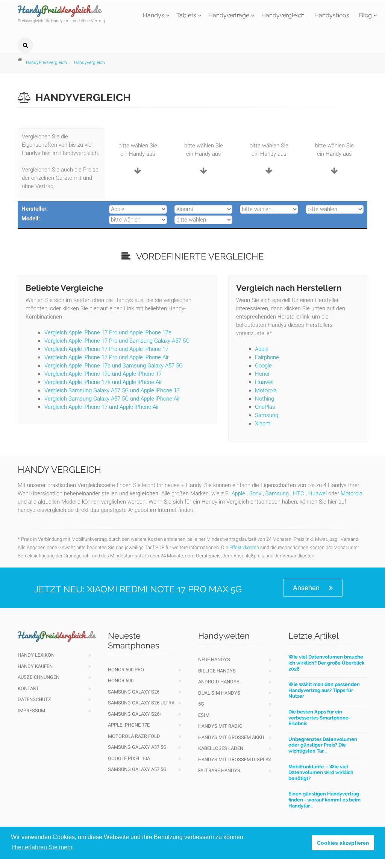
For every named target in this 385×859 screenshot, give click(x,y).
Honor (262, 373)
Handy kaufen (35, 666)
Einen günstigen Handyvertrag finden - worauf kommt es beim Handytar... (324, 799)
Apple (261, 349)
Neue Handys (214, 659)
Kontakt (28, 688)
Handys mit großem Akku (231, 737)
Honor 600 (120, 680)
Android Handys (218, 681)
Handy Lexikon (36, 655)
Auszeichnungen (38, 677)
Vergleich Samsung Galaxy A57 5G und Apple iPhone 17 (112, 390)
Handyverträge (228, 15)
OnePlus (265, 407)
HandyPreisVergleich (46, 62)
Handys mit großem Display (234, 759)
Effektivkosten (244, 547)
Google (263, 365)
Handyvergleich (283, 15)
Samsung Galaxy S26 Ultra (141, 703)
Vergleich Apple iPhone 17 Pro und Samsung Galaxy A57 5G (116, 340)
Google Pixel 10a (129, 758)
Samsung (266, 415)
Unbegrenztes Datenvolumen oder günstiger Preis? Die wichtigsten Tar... (322, 745)
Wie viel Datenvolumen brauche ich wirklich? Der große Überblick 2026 (326, 662)
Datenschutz (34, 699)
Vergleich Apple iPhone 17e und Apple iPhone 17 (103, 373)
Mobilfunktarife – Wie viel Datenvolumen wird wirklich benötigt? (320, 772)
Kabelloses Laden (220, 748)
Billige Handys (217, 671)
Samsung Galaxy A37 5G (137, 747)
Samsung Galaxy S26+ (135, 714)
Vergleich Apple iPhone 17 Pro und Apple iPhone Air (106, 357)
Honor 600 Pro (126, 669)
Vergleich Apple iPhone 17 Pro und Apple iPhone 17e (107, 332)
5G (201, 704)
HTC (298, 493)
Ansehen (306, 588)
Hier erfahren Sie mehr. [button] (43, 847)
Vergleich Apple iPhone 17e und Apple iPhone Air (103, 382)
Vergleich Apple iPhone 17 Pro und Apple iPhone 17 (106, 349)
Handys (153, 15)
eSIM (203, 715)
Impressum (31, 710)
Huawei (264, 382)
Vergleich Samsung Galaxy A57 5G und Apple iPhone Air (112, 398)
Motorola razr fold (134, 736)
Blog (365, 15)
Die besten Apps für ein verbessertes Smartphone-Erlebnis (319, 717)
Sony (255, 493)
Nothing (264, 398)
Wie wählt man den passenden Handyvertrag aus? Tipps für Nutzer (324, 690)
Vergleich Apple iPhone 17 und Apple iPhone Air (101, 407)
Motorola (266, 390)
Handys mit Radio (220, 726)
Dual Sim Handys (219, 693)
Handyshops (331, 15)
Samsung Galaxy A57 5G (137, 769)
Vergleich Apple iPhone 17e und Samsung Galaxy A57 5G (113, 365)
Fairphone (267, 357)
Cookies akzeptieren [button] (343, 843)
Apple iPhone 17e (129, 725)
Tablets (186, 15)
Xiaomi (263, 423)
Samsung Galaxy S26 (133, 692)
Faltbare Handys (219, 770)
